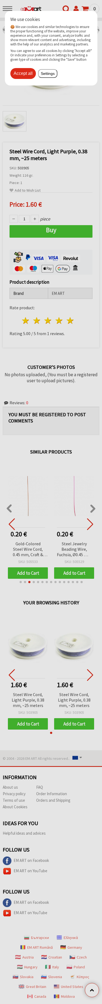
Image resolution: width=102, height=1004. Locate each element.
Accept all (23, 73)
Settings (48, 73)
